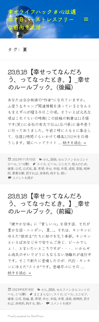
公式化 (27, 168)
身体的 (44, 173)
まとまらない (43, 294)
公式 (18, 168)
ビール (52, 164)
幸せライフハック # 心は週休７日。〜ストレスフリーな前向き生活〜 (42, 19)
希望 (41, 168)
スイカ (41, 164)
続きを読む (75, 142)
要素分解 (18, 173)
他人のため (79, 164)
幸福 (56, 168)
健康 (11, 168)
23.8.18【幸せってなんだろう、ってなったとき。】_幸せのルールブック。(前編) (49, 203)
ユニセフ (64, 164)
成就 (72, 168)
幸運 (64, 168)
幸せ (49, 168)
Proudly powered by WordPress (25, 316)
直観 (79, 168)
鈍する (54, 173)
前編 (26, 299)
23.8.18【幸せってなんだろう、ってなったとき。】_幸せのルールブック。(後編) (49, 79)
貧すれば (32, 173)
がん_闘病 (50, 159)
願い (64, 173)
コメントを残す (23, 178)
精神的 (77, 299)
